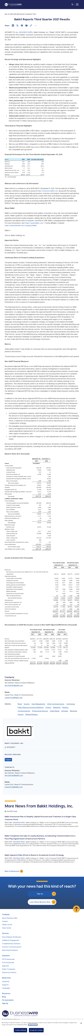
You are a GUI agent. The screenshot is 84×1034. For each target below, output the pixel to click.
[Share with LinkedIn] (13, 25)
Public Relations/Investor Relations (31, 707)
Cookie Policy (32, 1024)
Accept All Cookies (36, 1030)
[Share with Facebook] (22, 25)
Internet (21, 714)
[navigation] (77, 4)
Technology (70, 704)
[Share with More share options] (35, 25)
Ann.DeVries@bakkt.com (14, 685)
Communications (24, 711)
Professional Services (40, 711)
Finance (48, 707)
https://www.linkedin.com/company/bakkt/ (21, 225)
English (8, 760)
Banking (65, 707)
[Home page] (13, 4)
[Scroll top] (76, 909)
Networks (73, 711)
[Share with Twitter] (17, 25)
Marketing (56, 707)
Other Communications (55, 704)
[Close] (81, 1023)
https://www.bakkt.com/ (34, 223)
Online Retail (54, 711)
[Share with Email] (26, 25)
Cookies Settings (20, 1030)
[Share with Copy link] (31, 25)
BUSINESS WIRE (26, 32)
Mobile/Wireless (31, 714)
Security (27, 704)
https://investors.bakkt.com (47, 191)
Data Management (38, 704)
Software (64, 711)
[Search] (72, 4)
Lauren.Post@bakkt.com (14, 698)
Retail (20, 704)
